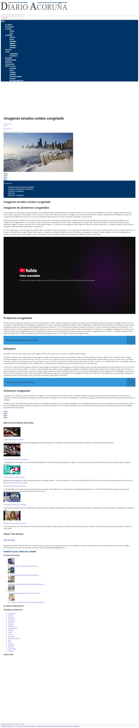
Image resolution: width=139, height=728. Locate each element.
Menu (3, 21)
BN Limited (9, 540)
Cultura (8, 29)
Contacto (76, 726)
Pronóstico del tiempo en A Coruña (20, 551)
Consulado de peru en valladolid (15, 504)
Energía (12, 43)
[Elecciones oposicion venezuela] (69, 482)
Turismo (13, 72)
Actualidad (9, 27)
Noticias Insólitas (16, 80)
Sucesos (12, 78)
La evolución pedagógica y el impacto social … (24, 593)
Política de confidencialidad (25, 726)
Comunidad (14, 53)
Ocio (11, 33)
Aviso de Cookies (65, 726)
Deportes (8, 62)
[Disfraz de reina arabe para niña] (69, 516)
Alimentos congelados (16, 195)
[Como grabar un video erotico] (69, 470)
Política (8, 49)
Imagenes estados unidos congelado (21, 187)
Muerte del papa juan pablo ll (14, 439)
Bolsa (12, 39)
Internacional (10, 60)
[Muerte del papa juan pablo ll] (69, 432)
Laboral (13, 47)
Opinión (13, 74)
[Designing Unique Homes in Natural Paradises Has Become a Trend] (11, 582)
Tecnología (9, 64)
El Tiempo (8, 24)
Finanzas (13, 45)
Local (7, 51)
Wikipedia (11, 193)
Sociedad (13, 68)
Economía (8, 35)
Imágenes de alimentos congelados (20, 189)
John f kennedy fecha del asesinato (16, 459)
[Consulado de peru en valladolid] (69, 497)
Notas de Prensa (16, 76)
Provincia (13, 56)
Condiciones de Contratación (47, 726)
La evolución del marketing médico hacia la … (24, 575)
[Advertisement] (69, 98)
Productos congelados (16, 191)
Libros (12, 31)
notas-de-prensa (14, 638)
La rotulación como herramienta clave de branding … (26, 602)
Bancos (12, 37)
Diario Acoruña (6, 724)
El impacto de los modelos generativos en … (23, 566)
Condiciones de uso (8, 726)
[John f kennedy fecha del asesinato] (69, 450)
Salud (12, 70)
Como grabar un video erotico (14, 477)
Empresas (13, 41)
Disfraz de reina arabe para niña (15, 523)
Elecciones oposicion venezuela (15, 486)
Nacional (8, 58)
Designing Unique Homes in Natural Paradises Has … (26, 584)
